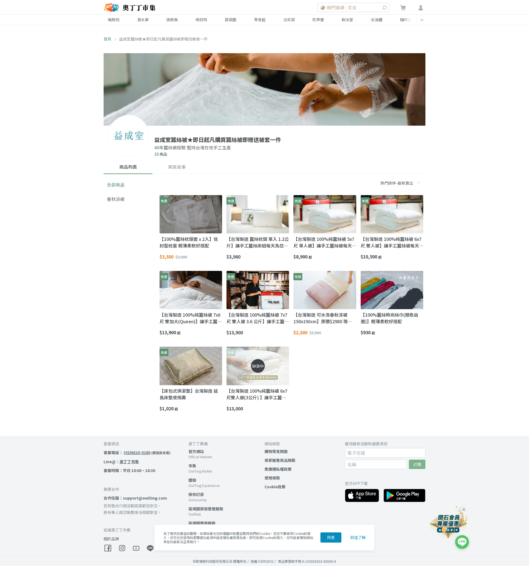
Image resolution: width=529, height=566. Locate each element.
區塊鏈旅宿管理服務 (205, 508)
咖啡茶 (406, 19)
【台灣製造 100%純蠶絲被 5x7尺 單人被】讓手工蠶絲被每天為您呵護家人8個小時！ (323, 242)
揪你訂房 (196, 494)
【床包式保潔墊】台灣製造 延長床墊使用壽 (189, 394)
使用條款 (272, 478)
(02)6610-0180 (137, 452)
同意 (331, 537)
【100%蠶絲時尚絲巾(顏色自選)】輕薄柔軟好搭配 (389, 318)
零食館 (260, 19)
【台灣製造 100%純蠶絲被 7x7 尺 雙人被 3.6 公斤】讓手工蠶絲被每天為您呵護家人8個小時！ (257, 318)
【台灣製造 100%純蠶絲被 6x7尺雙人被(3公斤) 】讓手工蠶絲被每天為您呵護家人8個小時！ (256, 394)
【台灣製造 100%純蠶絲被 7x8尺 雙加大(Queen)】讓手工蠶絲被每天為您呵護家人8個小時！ (191, 318)
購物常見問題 (276, 451)
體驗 (192, 480)
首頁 (107, 39)
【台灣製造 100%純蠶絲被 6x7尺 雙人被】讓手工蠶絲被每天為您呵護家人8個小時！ (391, 242)
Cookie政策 (274, 486)
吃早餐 (318, 19)
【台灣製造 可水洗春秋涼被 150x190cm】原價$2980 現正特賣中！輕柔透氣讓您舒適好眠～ (324, 318)
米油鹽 (376, 19)
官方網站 (196, 451)
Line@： (121, 461)
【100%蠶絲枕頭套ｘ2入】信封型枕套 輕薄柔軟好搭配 (189, 242)
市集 (192, 465)
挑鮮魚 (172, 19)
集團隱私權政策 (278, 469)
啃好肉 (201, 19)
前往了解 (358, 537)
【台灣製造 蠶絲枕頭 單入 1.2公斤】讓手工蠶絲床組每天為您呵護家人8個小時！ (257, 242)
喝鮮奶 (114, 19)
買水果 (143, 19)
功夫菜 (289, 19)
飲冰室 (347, 19)
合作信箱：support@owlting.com (135, 498)
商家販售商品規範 (279, 460)
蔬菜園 (230, 19)
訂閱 (417, 464)
